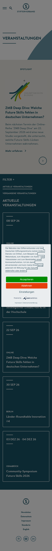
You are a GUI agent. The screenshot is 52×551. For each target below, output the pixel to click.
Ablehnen (26, 285)
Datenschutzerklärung (30, 303)
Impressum (18, 303)
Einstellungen (26, 291)
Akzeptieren (26, 279)
